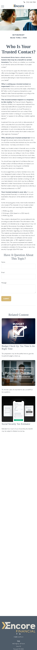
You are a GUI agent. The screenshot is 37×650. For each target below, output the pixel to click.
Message (3, 283)
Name (3, 262)
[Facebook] (17, 634)
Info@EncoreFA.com (18, 637)
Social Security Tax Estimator (16, 424)
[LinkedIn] (20, 634)
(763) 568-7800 (31, 2)
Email (2, 272)
